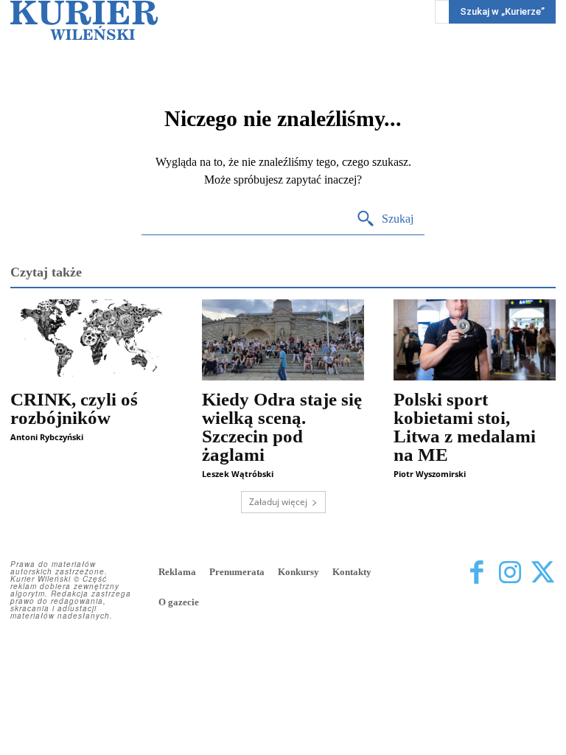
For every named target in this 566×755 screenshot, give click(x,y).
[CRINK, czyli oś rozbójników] (91, 339)
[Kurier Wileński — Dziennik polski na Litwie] (84, 20)
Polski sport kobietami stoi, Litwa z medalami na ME (465, 427)
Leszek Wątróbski (237, 473)
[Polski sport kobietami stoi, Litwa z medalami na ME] (475, 339)
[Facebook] (476, 573)
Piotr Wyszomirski (430, 473)
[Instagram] (510, 573)
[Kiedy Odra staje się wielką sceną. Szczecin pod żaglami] (283, 339)
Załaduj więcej (278, 501)
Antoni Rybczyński (46, 436)
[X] (543, 573)
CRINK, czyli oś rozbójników (74, 408)
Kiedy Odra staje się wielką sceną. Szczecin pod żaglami (282, 427)
